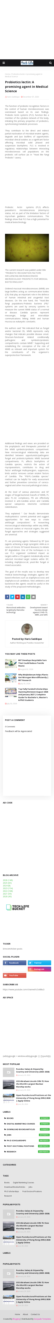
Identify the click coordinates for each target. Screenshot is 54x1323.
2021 (7, 893)
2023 (8, 888)
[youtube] (14, 975)
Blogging (16, 1319)
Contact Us (35, 1314)
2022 (8, 891)
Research (24, 1151)
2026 (8, 880)
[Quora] (14, 969)
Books (24, 1118)
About (25, 1314)
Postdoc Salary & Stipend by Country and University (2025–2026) (32, 1070)
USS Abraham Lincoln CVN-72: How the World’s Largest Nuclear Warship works (32, 1084)
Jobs (24, 1135)
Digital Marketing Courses (24, 1123)
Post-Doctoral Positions (24, 1146)
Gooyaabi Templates (42, 1319)
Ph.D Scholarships (24, 1140)
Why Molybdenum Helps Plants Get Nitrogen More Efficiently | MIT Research (33, 677)
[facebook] (14, 962)
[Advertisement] (27, 29)
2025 (7, 882)
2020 (7, 896)
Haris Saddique (13, 97)
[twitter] (39, 962)
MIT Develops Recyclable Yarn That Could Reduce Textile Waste (32, 663)
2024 (7, 885)
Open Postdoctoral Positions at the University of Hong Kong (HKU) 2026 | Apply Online (33, 1098)
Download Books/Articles (24, 1129)
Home (7, 74)
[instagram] (39, 969)
